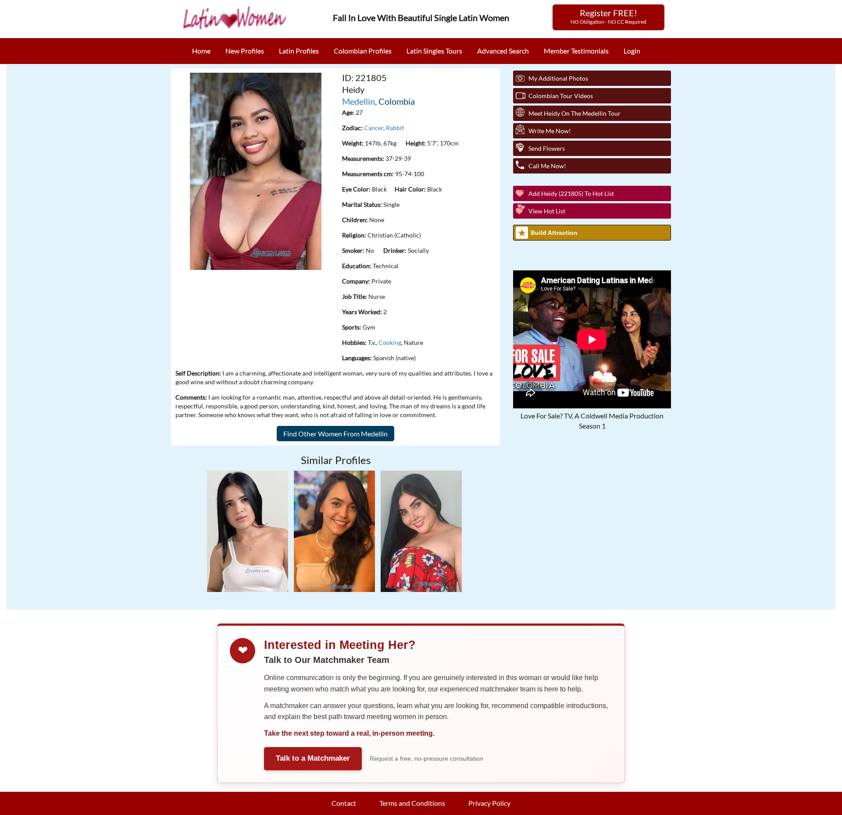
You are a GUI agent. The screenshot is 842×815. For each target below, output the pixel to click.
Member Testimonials (576, 50)
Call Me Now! (547, 166)
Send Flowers (546, 148)
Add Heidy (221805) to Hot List (571, 193)
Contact (344, 803)
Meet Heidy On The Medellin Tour (574, 113)
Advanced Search (503, 50)
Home (201, 50)
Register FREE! (608, 16)
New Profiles (244, 50)
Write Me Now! (549, 131)
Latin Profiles (299, 50)
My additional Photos (558, 78)
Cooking (389, 342)
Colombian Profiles (363, 50)
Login (632, 50)
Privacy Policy (489, 803)
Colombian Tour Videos (560, 95)
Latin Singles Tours (434, 50)
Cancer (373, 127)
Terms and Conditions (412, 803)
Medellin (358, 101)
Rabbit (395, 127)
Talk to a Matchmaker (313, 758)
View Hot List (546, 211)
